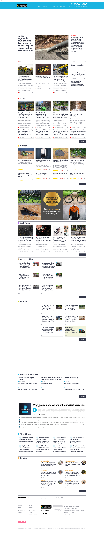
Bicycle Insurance (33, 514)
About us (20, 505)
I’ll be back (44, 389)
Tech (19, 514)
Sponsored (82, 327)
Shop (30, 512)
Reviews (20, 509)
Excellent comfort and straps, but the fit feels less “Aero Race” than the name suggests (43, 165)
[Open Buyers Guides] (58, 7)
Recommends (32, 510)
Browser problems (46, 383)
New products (23, 251)
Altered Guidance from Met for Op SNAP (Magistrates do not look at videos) (51, 379)
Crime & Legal (76, 127)
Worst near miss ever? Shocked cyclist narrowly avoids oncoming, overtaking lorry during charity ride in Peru (78, 133)
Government (40, 137)
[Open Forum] (72, 7)
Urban (39, 127)
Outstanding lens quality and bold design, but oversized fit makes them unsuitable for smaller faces (25, 164)
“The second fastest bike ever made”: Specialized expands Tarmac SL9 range (25, 239)
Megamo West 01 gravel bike (60, 174)
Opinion (31, 507)
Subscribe (23, 522)
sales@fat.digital (80, 510)
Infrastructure (59, 137)
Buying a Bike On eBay (71, 378)
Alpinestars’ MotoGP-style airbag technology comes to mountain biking (26, 439)
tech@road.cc (74, 508)
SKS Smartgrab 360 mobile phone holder (42, 174)
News (19, 507)
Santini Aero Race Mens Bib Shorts (43, 160)
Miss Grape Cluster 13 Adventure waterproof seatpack (25, 175)
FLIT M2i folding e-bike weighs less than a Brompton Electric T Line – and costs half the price (78, 239)
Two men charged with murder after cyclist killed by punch (77, 114)
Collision (22, 137)
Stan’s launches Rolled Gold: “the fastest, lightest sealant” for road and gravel (43, 239)
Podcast (31, 509)
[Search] (1, 1)
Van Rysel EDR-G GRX (77, 160)
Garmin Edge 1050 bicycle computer (26, 378)
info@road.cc (76, 506)
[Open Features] (66, 7)
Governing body (24, 127)
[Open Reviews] (48, 7)
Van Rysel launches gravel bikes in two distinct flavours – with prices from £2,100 (60, 239)
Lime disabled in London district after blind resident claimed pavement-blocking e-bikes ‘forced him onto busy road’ (43, 116)
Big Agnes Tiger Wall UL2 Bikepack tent (60, 160)
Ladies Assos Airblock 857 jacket (74, 389)
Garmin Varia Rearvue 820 (77, 174)
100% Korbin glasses (24, 160)
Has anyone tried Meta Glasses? (27, 383)
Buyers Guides (21, 510)
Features (20, 512)
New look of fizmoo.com (71, 383)
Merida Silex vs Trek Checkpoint (28, 389)
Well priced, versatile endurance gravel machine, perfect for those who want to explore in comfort (77, 164)
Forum (30, 505)
